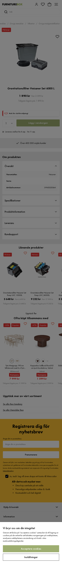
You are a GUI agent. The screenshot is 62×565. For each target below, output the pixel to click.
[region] (31, 543)
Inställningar (31, 557)
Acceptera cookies (31, 548)
